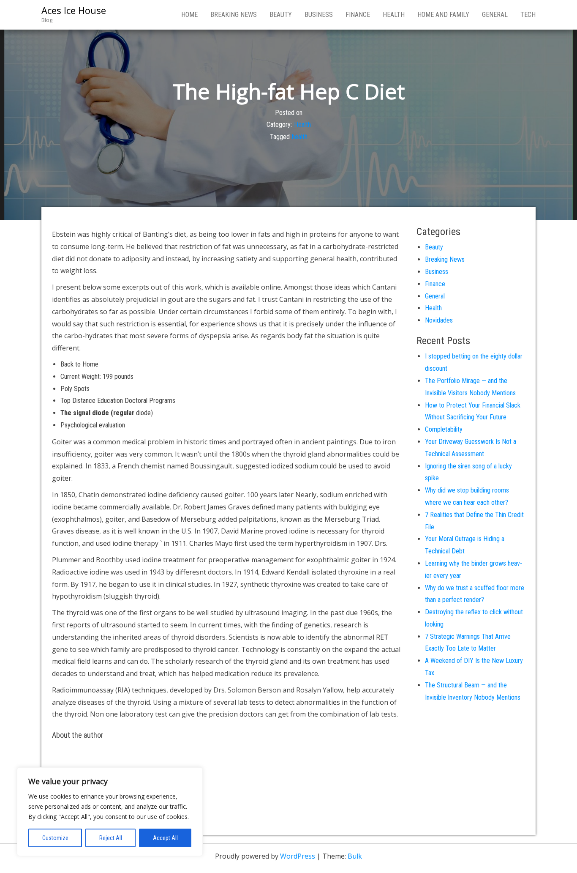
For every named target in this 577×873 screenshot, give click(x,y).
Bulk (355, 856)
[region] (110, 811)
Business (319, 15)
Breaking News (233, 15)
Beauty (280, 15)
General (495, 15)
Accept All (165, 838)
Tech (528, 15)
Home (189, 15)
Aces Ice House (73, 10)
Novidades (439, 320)
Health (394, 15)
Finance (358, 15)
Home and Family (443, 15)
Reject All (110, 838)
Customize (55, 838)
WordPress (297, 856)
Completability (444, 429)
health (300, 137)
